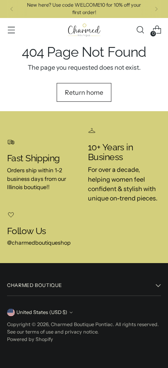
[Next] (156, 9)
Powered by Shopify (30, 339)
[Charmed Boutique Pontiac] (84, 30)
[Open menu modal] (11, 30)
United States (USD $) (41, 312)
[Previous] (11, 9)
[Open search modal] (140, 30)
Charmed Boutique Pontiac (82, 324)
